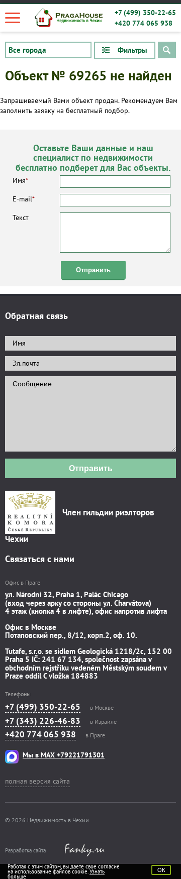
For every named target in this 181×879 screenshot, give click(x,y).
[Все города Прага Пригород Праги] (48, 50)
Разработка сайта (25, 850)
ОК (161, 870)
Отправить (93, 270)
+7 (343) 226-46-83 (42, 720)
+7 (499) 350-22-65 (145, 12)
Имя (20, 180)
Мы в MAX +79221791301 (64, 754)
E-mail (24, 198)
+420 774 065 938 (143, 23)
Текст (21, 217)
